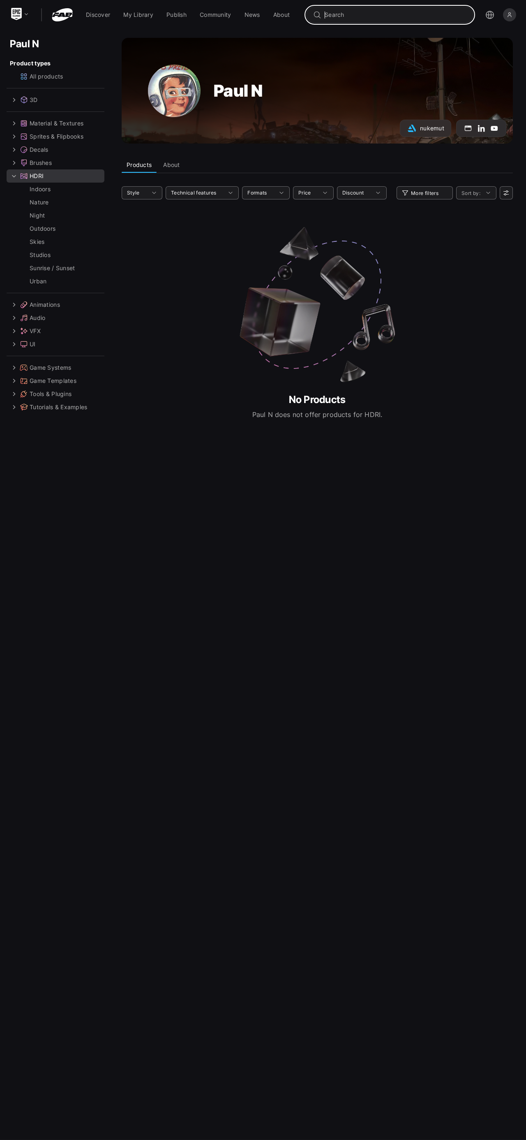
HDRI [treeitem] (37, 175)
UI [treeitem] (33, 344)
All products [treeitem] (46, 76)
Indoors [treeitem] (40, 188)
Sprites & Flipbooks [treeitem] (56, 136)
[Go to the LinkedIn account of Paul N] (481, 128)
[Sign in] (509, 14)
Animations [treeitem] (45, 304)
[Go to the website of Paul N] (468, 128)
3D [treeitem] (34, 99)
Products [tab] (139, 164)
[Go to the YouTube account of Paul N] (494, 128)
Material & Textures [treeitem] (56, 123)
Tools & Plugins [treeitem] (51, 393)
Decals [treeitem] (39, 149)
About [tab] (171, 164)
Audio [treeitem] (37, 317)
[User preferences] (506, 192)
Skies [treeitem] (37, 241)
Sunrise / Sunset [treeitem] (52, 267)
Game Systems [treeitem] (50, 367)
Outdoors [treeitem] (42, 228)
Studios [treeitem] (40, 254)
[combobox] (395, 15)
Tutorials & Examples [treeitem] (59, 406)
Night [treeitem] (37, 215)
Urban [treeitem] (38, 281)
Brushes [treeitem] (41, 162)
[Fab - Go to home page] (62, 14)
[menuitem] (98, 14)
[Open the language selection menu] (489, 14)
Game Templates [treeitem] (53, 380)
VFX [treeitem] (35, 330)
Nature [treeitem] (39, 202)
